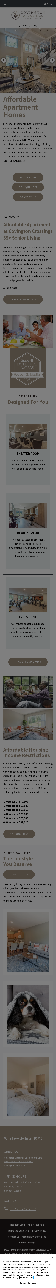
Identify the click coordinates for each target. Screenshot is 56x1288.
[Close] (53, 1258)
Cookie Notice (26, 1277)
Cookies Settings (28, 1283)
